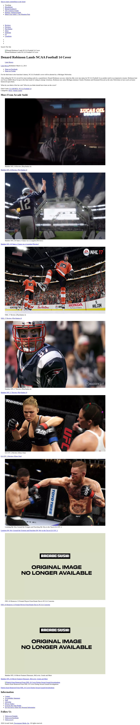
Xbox (7, 31)
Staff (6, 700)
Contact (7, 696)
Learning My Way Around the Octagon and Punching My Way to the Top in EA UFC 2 (29, 530)
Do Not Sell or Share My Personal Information (20, 707)
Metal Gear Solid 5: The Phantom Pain (17, 14)
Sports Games (17, 90)
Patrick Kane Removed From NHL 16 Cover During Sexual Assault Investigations (27, 688)
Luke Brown (5, 66)
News (10, 90)
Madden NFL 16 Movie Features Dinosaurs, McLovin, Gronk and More (24, 679)
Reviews (8, 25)
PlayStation (8, 29)
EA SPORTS (13, 89)
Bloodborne (9, 7)
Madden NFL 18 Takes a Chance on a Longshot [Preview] (20, 244)
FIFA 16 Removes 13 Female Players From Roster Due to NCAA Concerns (25, 605)
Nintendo (8, 32)
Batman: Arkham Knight (13, 12)
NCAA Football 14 (25, 89)
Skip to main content (7, 2)
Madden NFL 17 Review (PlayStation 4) (14, 392)
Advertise (8, 702)
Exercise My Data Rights (13, 705)
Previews (8, 27)
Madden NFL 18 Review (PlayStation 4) (14, 170)
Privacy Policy (9, 704)
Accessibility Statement (12, 698)
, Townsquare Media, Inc (21, 723)
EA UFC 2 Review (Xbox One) (11, 456)
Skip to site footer (20, 2)
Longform (8, 36)
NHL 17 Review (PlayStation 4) (11, 318)
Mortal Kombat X (11, 9)
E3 (6, 34)
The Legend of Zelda (12, 11)
